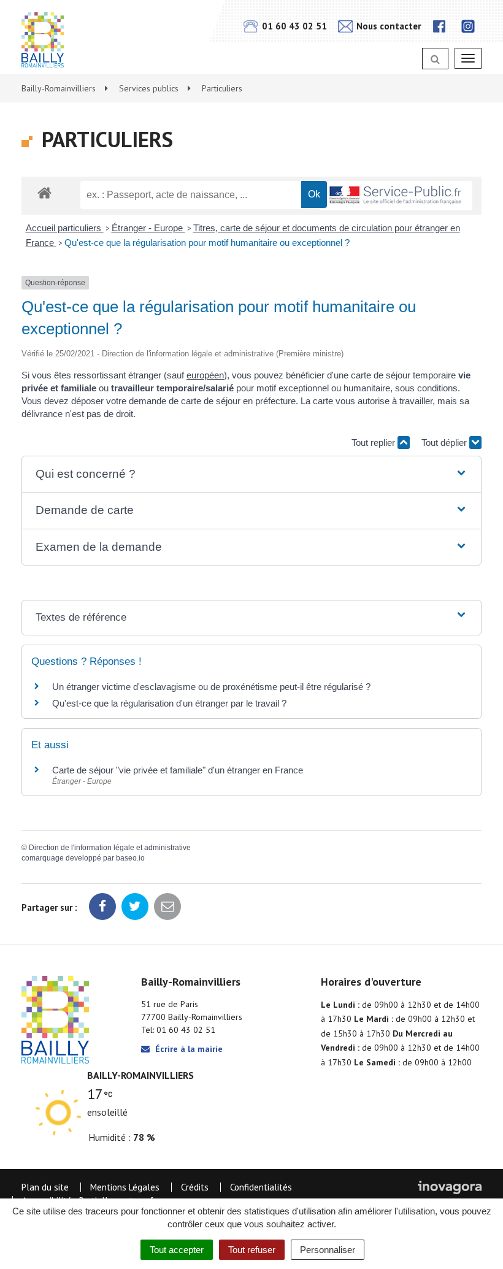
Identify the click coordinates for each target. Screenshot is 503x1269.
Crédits (195, 1187)
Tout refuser (251, 1249)
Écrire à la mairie (188, 1048)
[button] (251, 474)
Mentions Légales (124, 1187)
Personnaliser (327, 1249)
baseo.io (130, 858)
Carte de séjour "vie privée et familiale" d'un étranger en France (177, 770)
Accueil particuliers (65, 228)
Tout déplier (445, 442)
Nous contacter (387, 26)
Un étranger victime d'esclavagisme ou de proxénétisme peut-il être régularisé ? (211, 686)
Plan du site (45, 1187)
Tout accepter (177, 1249)
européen (205, 375)
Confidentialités (261, 1187)
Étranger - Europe (148, 228)
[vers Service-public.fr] (395, 196)
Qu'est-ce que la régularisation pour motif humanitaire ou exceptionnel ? (207, 242)
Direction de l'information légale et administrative (110, 847)
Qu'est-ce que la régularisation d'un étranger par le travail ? (169, 703)
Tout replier (374, 442)
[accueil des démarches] (44, 192)
